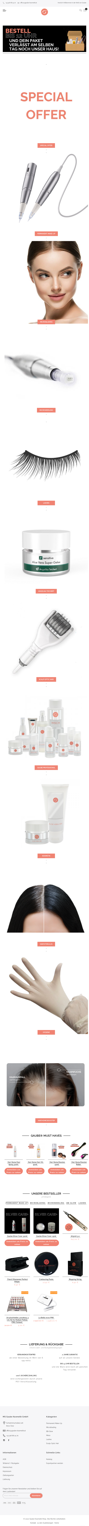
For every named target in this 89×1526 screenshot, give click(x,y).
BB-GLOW (71, 1203)
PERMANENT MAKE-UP (17, 1203)
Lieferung (6, 1479)
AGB (4, 1459)
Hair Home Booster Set (79, 1163)
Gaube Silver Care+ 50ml (17, 1236)
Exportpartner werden (54, 1463)
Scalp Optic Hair (52, 1443)
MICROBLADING (46, 322)
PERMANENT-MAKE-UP (46, 234)
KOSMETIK (46, 856)
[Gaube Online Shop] (44, 12)
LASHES (46, 503)
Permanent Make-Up (54, 1423)
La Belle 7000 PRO (46, 1318)
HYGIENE (46, 1032)
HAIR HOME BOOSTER (46, 1120)
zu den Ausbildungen (45, 1523)
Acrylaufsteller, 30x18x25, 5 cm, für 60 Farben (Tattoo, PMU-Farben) (17, 1320)
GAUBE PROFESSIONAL (46, 768)
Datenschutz (7, 1467)
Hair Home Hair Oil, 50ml (14, 1163)
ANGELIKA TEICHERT (46, 591)
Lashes (49, 1439)
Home (56, 1523)
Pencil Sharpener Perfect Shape (17, 1280)
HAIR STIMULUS (46, 944)
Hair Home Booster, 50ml (35, 1163)
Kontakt (33, 1523)
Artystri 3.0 (75, 1236)
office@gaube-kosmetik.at (28, 3)
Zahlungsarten (8, 1475)
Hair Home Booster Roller (57, 1163)
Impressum (7, 1471)
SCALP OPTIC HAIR (46, 679)
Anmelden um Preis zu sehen (14, 1171)
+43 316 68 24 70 (11, 3)
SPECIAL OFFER (46, 145)
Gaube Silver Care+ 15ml (46, 1236)
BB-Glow (49, 1431)
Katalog (49, 1459)
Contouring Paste (46, 1279)
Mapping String (75, 1279)
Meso (48, 1435)
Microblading (51, 1427)
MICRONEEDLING (46, 410)
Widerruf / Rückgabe (11, 1463)
